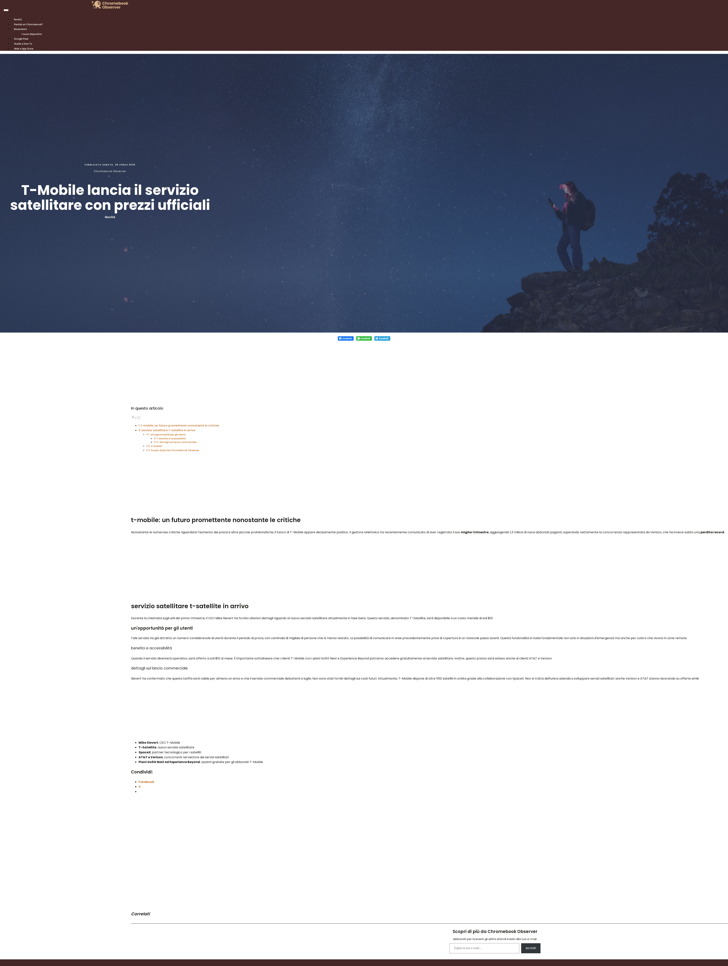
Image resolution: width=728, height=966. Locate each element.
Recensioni (20, 29)
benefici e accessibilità (172, 438)
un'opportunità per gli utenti (167, 434)
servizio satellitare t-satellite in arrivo (168, 430)
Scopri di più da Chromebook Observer (175, 450)
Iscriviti (531, 948)
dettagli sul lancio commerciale (178, 442)
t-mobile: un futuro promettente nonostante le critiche (180, 425)
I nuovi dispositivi (32, 34)
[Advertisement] (364, 370)
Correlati (156, 446)
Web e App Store (23, 48)
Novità (110, 217)
